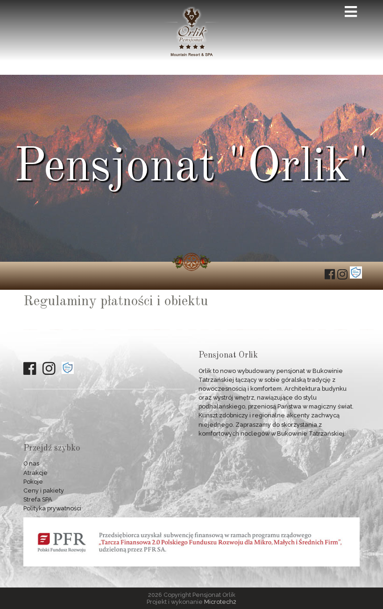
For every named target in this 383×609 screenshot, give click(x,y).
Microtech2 (220, 601)
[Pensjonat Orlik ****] (191, 55)
